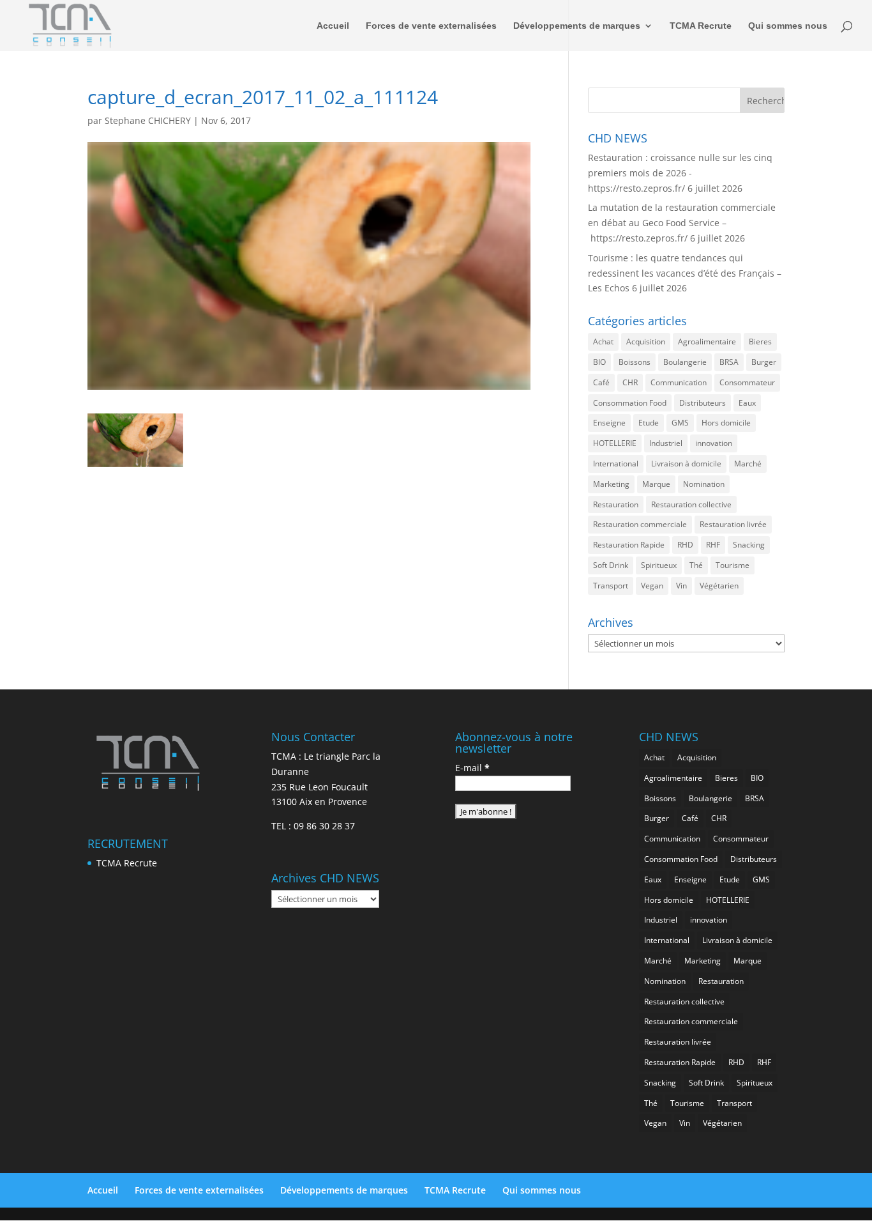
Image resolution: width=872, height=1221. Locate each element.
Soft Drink (610, 565)
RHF (713, 544)
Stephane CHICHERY (148, 120)
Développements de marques (576, 26)
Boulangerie (685, 362)
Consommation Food (629, 402)
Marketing (611, 484)
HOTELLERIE (614, 443)
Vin (681, 585)
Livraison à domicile (686, 463)
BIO (599, 362)
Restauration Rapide (629, 544)
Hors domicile (726, 422)
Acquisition (645, 341)
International (615, 463)
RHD (685, 544)
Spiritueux (659, 565)
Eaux (747, 402)
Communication (678, 382)
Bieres (760, 341)
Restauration (615, 504)
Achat (603, 341)
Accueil (333, 26)
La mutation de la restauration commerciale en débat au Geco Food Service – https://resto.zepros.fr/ (682, 222)
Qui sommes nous (787, 26)
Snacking (749, 544)
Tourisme (732, 565)
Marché (748, 463)
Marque (656, 484)
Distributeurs (702, 402)
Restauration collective (691, 504)
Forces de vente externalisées (431, 26)
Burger (763, 362)
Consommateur (747, 382)
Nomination (704, 484)
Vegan (652, 585)
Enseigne (609, 422)
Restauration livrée (733, 524)
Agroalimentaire (707, 341)
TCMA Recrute (701, 26)
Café (601, 382)
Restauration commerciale (640, 524)
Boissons (634, 362)
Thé (696, 565)
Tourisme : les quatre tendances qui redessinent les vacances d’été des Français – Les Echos (684, 273)
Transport (610, 585)
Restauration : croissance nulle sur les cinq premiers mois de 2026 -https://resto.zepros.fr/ (680, 172)
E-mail (472, 768)
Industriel (665, 443)
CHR (630, 382)
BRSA (729, 362)
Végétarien (719, 585)
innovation (713, 443)
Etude (648, 422)
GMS (680, 422)
